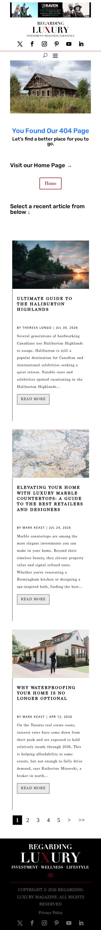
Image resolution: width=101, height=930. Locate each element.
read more (33, 399)
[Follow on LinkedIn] (81, 44)
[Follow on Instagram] (44, 44)
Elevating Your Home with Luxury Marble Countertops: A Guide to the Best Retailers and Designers (50, 498)
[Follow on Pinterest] (56, 44)
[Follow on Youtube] (69, 44)
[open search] (45, 55)
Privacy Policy (50, 912)
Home (50, 183)
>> (81, 820)
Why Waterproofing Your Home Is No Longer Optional (46, 693)
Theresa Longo (37, 328)
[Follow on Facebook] (32, 44)
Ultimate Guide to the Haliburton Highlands (45, 304)
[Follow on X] (20, 44)
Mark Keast (34, 528)
